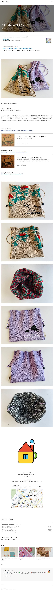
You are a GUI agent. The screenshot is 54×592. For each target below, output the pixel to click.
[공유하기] (5, 520)
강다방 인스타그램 (4, 587)
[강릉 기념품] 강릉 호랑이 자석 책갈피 (8, 532)
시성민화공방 (6, 39)
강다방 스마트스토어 (5, 589)
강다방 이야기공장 (5, 1)
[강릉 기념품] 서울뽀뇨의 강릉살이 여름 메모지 (9, 526)
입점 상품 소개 (11, 524)
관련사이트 (3, 585)
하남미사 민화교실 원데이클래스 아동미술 (12, 40)
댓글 (2, 564)
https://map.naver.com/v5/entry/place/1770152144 (14, 37)
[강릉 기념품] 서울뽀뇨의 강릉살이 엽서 (8, 527)
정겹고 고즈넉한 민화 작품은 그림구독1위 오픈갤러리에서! (17, 48)
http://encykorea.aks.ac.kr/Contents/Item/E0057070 (14, 152)
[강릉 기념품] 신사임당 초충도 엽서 (8, 529)
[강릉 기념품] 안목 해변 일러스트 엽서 (8, 530)
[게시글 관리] (7, 520)
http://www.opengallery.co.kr (9, 46)
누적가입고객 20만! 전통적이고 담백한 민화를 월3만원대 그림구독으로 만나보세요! (21, 50)
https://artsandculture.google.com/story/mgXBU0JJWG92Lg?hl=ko (17, 130)
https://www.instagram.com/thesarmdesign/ (12, 174)
